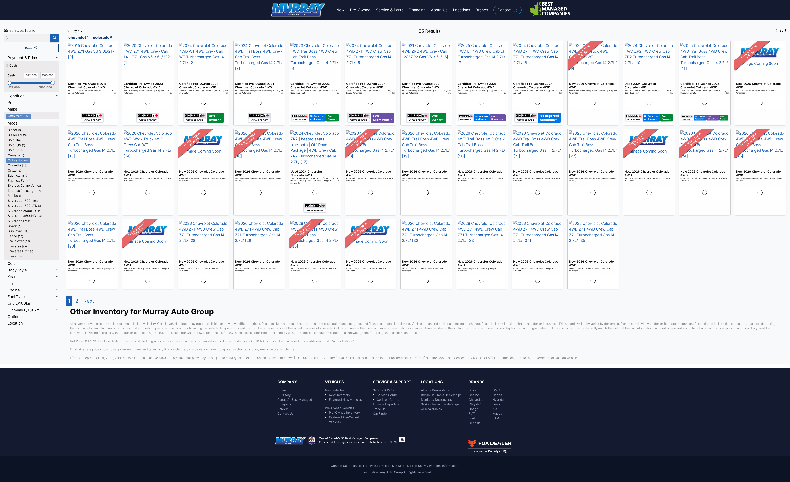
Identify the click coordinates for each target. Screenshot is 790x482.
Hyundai (498, 400)
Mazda (497, 414)
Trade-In (379, 409)
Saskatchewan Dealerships (440, 404)
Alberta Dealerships (435, 390)
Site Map (398, 466)
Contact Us (285, 414)
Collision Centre (388, 400)
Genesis (474, 423)
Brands (476, 382)
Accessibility (358, 466)
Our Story (284, 395)
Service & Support (392, 382)
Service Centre (387, 395)
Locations (432, 382)
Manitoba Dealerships (436, 400)
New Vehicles (334, 390)
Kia (495, 409)
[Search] (54, 38)
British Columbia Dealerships (441, 395)
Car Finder (380, 414)
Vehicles (334, 382)
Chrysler (475, 404)
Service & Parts (383, 390)
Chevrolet (476, 400)
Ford (472, 418)
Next (88, 301)
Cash (13, 66)
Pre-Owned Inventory (344, 412)
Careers (283, 409)
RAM (496, 418)
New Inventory (339, 395)
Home (281, 390)
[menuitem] (32, 116)
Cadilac (474, 395)
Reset (29, 48)
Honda (497, 395)
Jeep (496, 404)
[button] (340, 10)
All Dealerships (431, 409)
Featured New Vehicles (345, 400)
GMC (496, 390)
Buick (472, 390)
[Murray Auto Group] (298, 9)
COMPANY (287, 382)
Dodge (473, 409)
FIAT (472, 414)
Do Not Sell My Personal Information (432, 466)
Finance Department (387, 404)
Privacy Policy (379, 466)
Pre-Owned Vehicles (339, 408)
